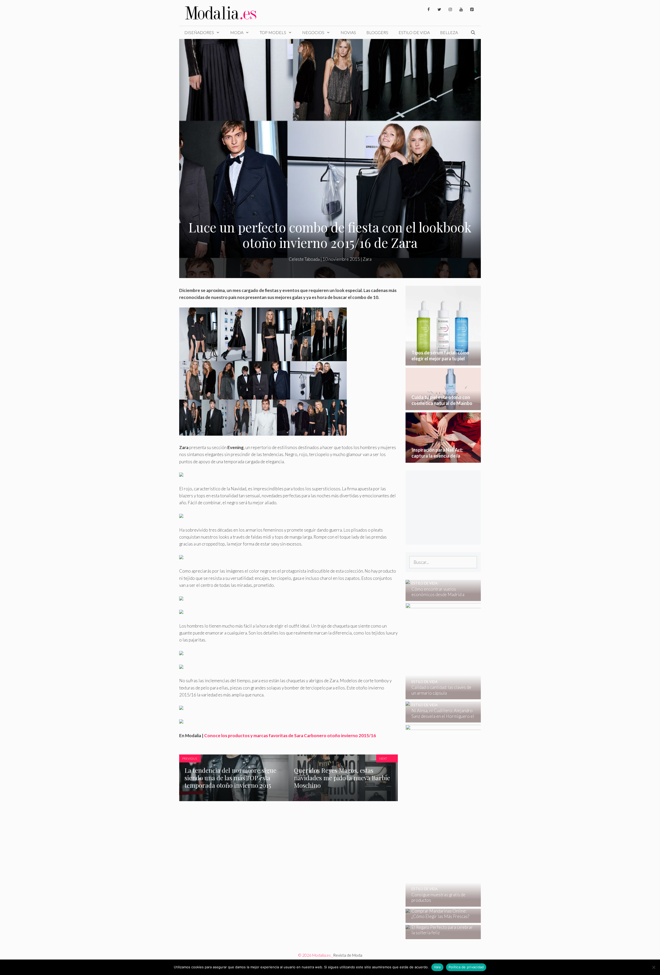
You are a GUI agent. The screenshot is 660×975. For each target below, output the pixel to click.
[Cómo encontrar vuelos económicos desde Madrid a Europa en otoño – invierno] (440, 597)
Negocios (313, 32)
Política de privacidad (466, 967)
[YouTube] (461, 9)
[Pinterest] (471, 9)
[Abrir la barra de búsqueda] (473, 32)
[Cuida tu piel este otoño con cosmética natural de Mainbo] (443, 406)
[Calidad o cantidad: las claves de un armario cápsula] (478, 695)
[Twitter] (439, 9)
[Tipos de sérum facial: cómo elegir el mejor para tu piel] (443, 362)
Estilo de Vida (414, 32)
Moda (236, 32)
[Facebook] (428, 9)
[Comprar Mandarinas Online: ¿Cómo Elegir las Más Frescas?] (440, 919)
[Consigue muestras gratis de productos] (478, 903)
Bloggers (377, 32)
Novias (348, 32)
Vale (437, 967)
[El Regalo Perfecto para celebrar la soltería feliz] (440, 935)
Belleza (449, 32)
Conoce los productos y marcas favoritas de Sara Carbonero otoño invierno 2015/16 (290, 735)
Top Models (273, 32)
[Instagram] (450, 9)
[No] (653, 967)
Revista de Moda (347, 955)
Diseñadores (199, 32)
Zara (367, 259)
